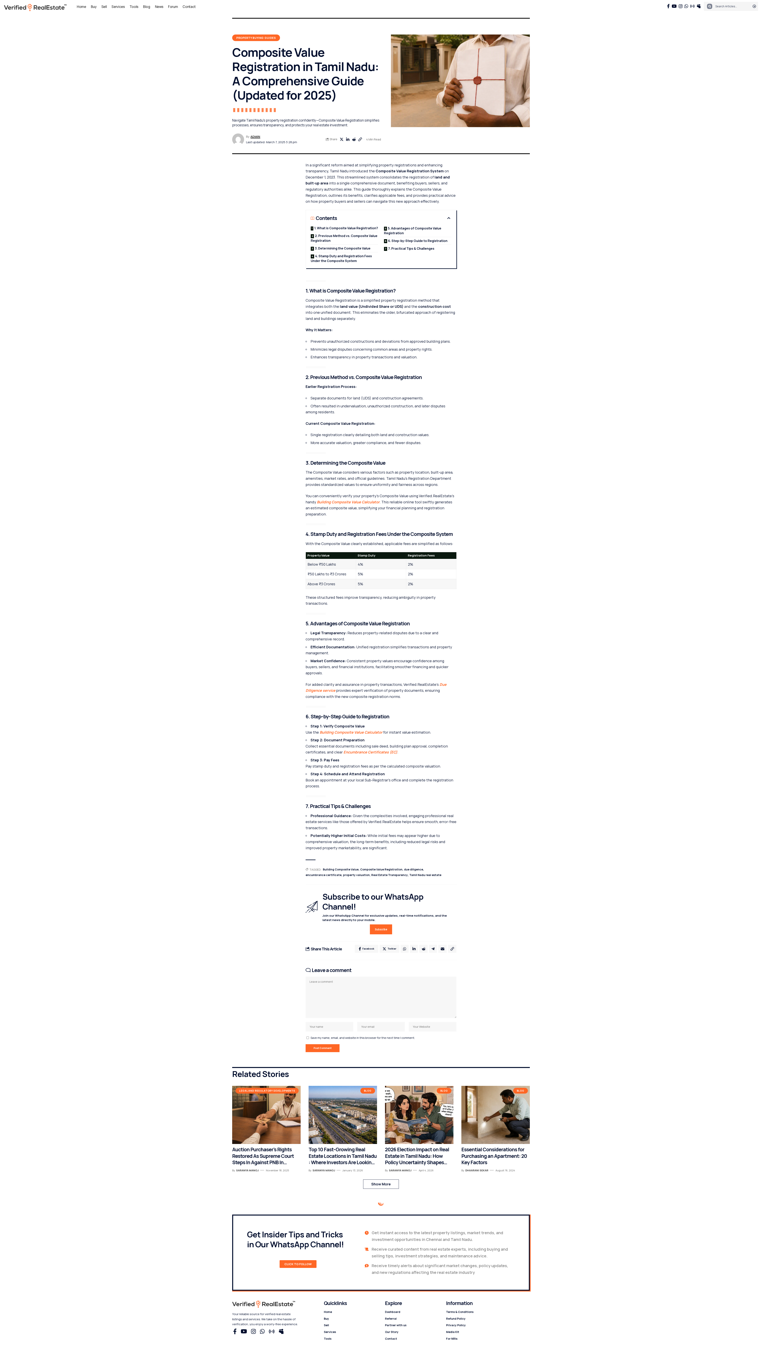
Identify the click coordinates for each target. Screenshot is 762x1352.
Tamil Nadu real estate (425, 875)
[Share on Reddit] (354, 139)
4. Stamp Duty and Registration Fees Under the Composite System (341, 258)
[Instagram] (680, 6)
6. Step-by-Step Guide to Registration (417, 241)
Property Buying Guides (256, 38)
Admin (255, 136)
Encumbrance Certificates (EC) (370, 752)
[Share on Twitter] (341, 139)
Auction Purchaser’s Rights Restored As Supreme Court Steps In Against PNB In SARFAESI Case (263, 1156)
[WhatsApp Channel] (692, 6)
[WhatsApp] (686, 6)
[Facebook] (668, 6)
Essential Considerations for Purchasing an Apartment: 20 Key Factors (494, 1156)
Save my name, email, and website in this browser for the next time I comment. (363, 1038)
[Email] (442, 949)
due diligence (413, 869)
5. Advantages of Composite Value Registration (412, 230)
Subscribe (381, 929)
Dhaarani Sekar (476, 1170)
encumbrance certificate (324, 875)
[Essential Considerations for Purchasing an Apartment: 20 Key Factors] (495, 1115)
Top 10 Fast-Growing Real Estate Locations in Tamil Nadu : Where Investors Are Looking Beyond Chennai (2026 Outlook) (343, 1156)
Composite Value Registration (381, 869)
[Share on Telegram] (433, 949)
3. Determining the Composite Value (342, 248)
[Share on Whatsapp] (405, 949)
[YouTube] (674, 6)
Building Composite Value (341, 869)
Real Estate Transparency (389, 875)
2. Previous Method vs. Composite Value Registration (344, 238)
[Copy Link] (360, 139)
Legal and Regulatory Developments (267, 1090)
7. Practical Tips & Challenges (411, 248)
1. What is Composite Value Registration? (346, 228)
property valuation (356, 875)
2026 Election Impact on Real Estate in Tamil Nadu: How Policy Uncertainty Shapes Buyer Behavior (417, 1156)
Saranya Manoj (247, 1170)
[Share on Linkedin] (347, 139)
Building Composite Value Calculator (348, 502)
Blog (367, 1090)
